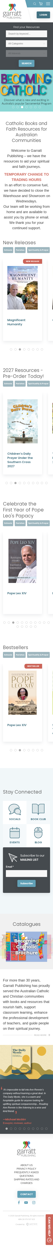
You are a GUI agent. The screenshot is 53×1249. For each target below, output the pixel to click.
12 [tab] (17, 626)
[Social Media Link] (19, 1203)
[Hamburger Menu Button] (48, 3)
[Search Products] (34, 3)
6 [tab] (35, 107)
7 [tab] (39, 107)
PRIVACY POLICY (26, 1169)
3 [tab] (22, 107)
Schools (8, 250)
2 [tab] (17, 107)
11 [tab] (48, 622)
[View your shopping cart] (40, 3)
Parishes (20, 250)
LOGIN (43, 15)
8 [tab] (41, 349)
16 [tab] (35, 626)
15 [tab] (30, 626)
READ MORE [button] (40, 1035)
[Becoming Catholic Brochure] (26, 961)
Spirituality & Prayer (38, 250)
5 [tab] (30, 107)
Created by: (20, 1224)
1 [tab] (13, 107)
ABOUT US (26, 1165)
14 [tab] (26, 626)
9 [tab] (41, 483)
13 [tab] (22, 626)
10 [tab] (46, 483)
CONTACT (26, 1194)
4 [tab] (26, 107)
